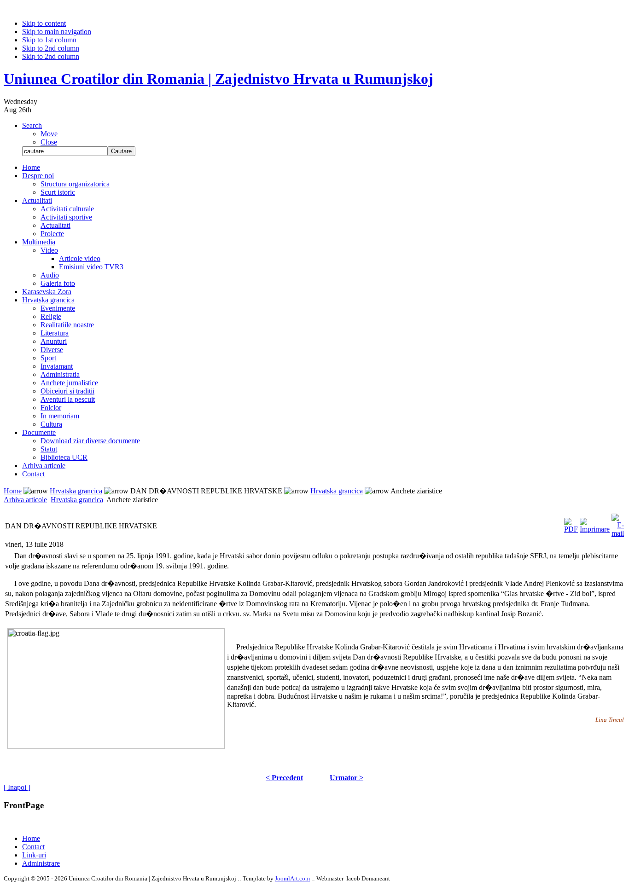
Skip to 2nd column (50, 48)
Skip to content (44, 23)
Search (32, 125)
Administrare (41, 863)
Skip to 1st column (49, 40)
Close (49, 142)
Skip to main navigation (56, 31)
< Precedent (284, 778)
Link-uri (34, 855)
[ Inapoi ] (17, 787)
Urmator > (346, 778)
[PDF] (571, 523)
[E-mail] (618, 523)
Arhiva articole (25, 500)
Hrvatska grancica (76, 491)
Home (13, 491)
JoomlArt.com (292, 878)
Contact (33, 847)
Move (49, 134)
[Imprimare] (595, 523)
